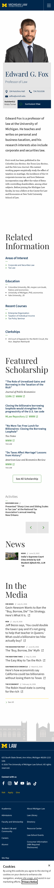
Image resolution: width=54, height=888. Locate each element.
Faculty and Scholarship (12, 822)
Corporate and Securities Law (21, 265)
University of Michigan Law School (14, 5)
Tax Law (11, 267)
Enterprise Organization (18, 313)
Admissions (7, 815)
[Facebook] (3, 783)
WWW (19, 396)
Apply (10, 792)
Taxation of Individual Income (21, 315)
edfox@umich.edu (17, 96)
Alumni (5, 844)
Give (18, 792)
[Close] (49, 865)
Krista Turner (10, 104)
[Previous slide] (31, 527)
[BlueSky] (16, 783)
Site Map (5, 858)
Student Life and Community (9, 830)
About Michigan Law (36, 808)
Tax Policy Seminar (16, 318)
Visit (3, 792)
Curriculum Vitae (32, 104)
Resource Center (34, 828)
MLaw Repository (15, 416)
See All (11, 702)
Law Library (32, 815)
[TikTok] (35, 783)
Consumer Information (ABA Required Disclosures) (37, 844)
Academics (6, 808)
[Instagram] (10, 783)
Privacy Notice (29, 881)
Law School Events (35, 835)
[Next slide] (43, 527)
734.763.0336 (39, 91)
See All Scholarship (27, 479)
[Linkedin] (28, 783)
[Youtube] (22, 783)
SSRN (8, 396)
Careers (5, 838)
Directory (31, 822)
